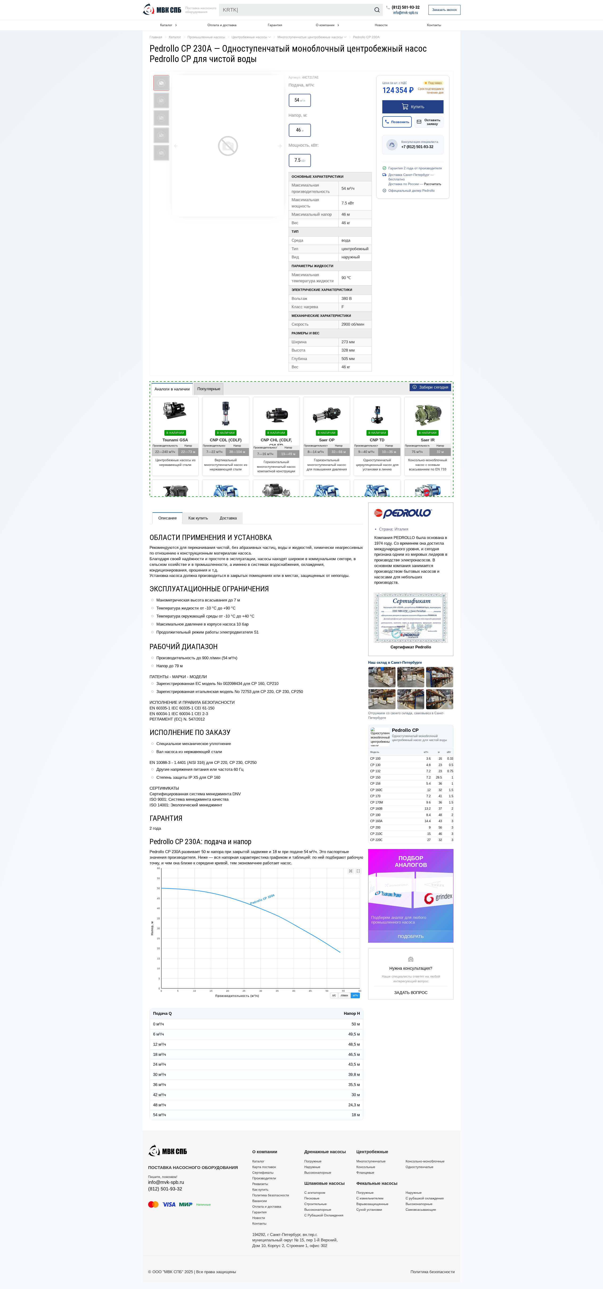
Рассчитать (432, 184)
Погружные (313, 1161)
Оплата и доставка (222, 25)
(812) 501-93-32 (406, 7)
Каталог (258, 1161)
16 (440, 758)
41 (440, 796)
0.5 (451, 765)
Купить (417, 106)
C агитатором (314, 1192)
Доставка (228, 518)
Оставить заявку (432, 122)
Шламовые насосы (324, 1183)
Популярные (208, 389)
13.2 (428, 808)
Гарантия (275, 25)
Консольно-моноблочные (425, 1161)
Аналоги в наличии (172, 389)
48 (440, 815)
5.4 (428, 783)
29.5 (439, 777)
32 (440, 790)
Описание (167, 518)
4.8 (428, 765)
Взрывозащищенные (372, 1204)
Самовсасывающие (421, 1209)
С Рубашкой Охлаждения (323, 1215)
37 (440, 808)
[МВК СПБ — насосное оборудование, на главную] (163, 9)
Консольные (365, 1167)
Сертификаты (262, 1172)
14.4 (428, 821)
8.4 (428, 815)
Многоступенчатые (371, 1161)
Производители (264, 1178)
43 (440, 821)
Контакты (434, 25)
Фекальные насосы (376, 1183)
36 (440, 783)
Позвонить (400, 122)
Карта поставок (264, 1167)
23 (440, 765)
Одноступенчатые (419, 1167)
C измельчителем (369, 1198)
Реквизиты (260, 1184)
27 (429, 840)
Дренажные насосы (325, 1151)
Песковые (311, 1198)
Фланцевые (365, 1172)
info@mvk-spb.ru (405, 13)
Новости (381, 25)
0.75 (450, 771)
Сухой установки (369, 1209)
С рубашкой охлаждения (425, 1198)
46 (440, 834)
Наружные (312, 1167)
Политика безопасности (270, 1195)
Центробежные (372, 1151)
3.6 (428, 758)
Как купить (198, 518)
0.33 (450, 758)
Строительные (315, 1204)
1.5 (451, 790)
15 (429, 834)
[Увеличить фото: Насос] (228, 146)
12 (429, 790)
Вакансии (259, 1201)
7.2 (428, 771)
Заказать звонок (444, 10)
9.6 (428, 802)
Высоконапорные (317, 1172)
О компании (264, 1151)
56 (440, 827)
